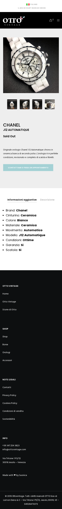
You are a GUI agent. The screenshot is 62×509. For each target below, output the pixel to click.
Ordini (43, 8)
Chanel (24, 150)
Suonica (23, 475)
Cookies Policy (9, 403)
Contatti (6, 387)
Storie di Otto (9, 309)
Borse (5, 344)
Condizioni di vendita (12, 411)
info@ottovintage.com (14, 449)
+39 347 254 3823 (11, 445)
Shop (5, 336)
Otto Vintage (9, 302)
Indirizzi (36, 8)
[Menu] (57, 20)
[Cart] (50, 20)
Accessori (7, 360)
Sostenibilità (8, 419)
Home (5, 294)
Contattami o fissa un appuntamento (28, 167)
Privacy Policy (9, 395)
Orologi (6, 352)
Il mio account (24, 8)
